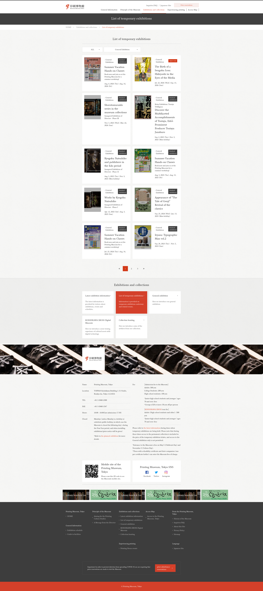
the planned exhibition (109, 436)
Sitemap (177, 534)
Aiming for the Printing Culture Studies (103, 517)
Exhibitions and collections (153, 10)
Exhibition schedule (74, 530)
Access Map (192, 10)
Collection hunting (128, 534)
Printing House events (129, 548)
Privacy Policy (179, 530)
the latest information (152, 428)
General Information (109, 10)
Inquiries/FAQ (179, 522)
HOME (68, 27)
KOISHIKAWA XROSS (153, 409)
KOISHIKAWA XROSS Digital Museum (132, 529)
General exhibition (128, 524)
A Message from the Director (105, 522)
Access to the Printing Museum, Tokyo (155, 517)
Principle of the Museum (130, 10)
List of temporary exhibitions (131, 520)
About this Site (179, 526)
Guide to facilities (74, 534)
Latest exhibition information (132, 516)
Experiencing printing (176, 10)
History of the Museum (182, 519)
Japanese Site (179, 548)
